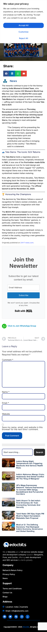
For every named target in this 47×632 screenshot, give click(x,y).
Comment (7, 360)
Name (5, 392)
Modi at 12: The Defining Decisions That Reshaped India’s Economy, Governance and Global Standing (29, 528)
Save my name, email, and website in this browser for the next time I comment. (22, 428)
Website (6, 414)
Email (5, 403)
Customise (23, 32)
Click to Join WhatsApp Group (22, 326)
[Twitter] (10, 617)
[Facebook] (5, 617)
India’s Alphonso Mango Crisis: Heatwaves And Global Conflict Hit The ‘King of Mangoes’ (30, 476)
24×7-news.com (26, 243)
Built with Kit (23, 311)
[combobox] (17, 452)
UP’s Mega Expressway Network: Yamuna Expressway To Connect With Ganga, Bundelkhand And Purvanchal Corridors (30, 489)
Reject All (23, 38)
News (13, 81)
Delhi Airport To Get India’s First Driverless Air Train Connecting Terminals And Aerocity (28, 503)
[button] (6, 73)
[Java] (28, 617)
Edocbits (26, 627)
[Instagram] (22, 617)
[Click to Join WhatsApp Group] (4, 326)
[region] (23, 21)
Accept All (23, 25)
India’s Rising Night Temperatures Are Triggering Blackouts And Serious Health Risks (29, 464)
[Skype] (16, 617)
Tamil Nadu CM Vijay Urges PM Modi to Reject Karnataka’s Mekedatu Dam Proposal (30, 516)
